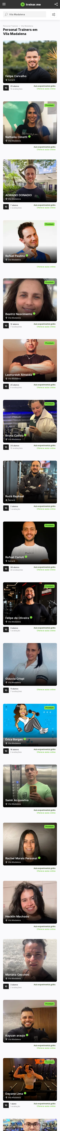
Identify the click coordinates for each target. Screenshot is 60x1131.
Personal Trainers (10, 26)
